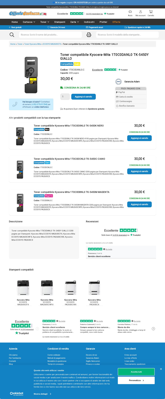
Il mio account (131, 355)
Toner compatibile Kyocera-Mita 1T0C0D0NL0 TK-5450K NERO (69, 125)
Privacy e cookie (93, 364)
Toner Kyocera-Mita (32, 44)
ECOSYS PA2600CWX (70, 302)
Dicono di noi (91, 355)
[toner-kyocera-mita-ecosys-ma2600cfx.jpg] (23, 287)
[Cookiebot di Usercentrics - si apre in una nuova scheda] (16, 394)
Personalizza (135, 380)
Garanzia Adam (92, 358)
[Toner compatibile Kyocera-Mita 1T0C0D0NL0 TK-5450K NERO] (20, 136)
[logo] (28, 13)
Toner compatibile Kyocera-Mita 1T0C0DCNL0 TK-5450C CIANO (69, 158)
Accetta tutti (136, 372)
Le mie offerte (131, 358)
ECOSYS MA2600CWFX (46, 302)
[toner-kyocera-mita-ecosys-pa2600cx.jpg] (94, 287)
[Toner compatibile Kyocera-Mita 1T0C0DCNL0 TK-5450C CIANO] (20, 170)
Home (12, 44)
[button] (34, 22)
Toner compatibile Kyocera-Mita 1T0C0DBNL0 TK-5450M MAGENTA (71, 192)
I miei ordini (129, 361)
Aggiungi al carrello (83, 96)
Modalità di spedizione (57, 361)
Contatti (12, 361)
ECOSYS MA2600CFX (52, 44)
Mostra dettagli (41, 394)
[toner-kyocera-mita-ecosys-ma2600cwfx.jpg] (47, 287)
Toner (19, 44)
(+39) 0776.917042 (39, 104)
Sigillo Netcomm (93, 361)
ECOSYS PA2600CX (94, 302)
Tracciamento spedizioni (135, 364)
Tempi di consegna (56, 364)
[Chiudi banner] (161, 369)
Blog (11, 364)
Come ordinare (54, 355)
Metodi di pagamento (56, 358)
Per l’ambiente (15, 358)
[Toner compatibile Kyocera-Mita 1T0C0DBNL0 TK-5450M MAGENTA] (20, 203)
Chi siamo (13, 355)
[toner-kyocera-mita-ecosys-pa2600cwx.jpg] (70, 287)
